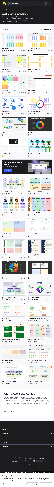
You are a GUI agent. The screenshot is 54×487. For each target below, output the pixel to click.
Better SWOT (5, 255)
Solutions (5, 433)
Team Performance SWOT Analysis (10, 297)
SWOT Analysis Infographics (9, 133)
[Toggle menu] (49, 3)
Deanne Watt (33, 113)
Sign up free (8, 170)
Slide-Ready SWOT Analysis (35, 191)
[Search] (45, 3)
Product (4, 429)
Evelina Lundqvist (8, 236)
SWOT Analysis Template (34, 48)
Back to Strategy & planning (11, 10)
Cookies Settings (32, 484)
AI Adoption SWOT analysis (9, 276)
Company (5, 446)
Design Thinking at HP (9, 50)
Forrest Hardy (7, 92)
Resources (5, 442)
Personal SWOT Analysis (8, 191)
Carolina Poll (7, 194)
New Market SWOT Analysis (9, 234)
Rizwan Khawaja (34, 215)
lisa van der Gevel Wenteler (10, 135)
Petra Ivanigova (7, 71)
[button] (46, 29)
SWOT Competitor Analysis (35, 154)
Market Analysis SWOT (33, 255)
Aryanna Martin (34, 236)
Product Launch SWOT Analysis (36, 234)
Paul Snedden (7, 113)
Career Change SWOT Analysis (35, 213)
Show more (7, 411)
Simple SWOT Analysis (33, 297)
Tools (3, 438)
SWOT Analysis (5, 48)
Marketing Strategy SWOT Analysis (37, 360)
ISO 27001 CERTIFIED (24, 458)
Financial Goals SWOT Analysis (35, 339)
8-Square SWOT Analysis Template (10, 90)
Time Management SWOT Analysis (10, 381)
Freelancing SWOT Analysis (35, 381)
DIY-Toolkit (32, 92)
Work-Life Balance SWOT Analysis (36, 318)
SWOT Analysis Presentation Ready (37, 133)
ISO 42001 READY (15, 458)
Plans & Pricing (6, 451)
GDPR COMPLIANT (41, 458)
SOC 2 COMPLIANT (32, 458)
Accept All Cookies (45, 484)
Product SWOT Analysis (8, 360)
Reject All (4, 484)
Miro (31, 50)
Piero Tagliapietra (8, 257)
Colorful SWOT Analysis (8, 213)
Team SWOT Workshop (34, 69)
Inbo (31, 71)
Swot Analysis (31, 90)
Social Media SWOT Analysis (35, 276)
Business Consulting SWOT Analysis (11, 339)
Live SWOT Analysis (7, 154)
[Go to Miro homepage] (4, 3)
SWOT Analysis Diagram (34, 111)
